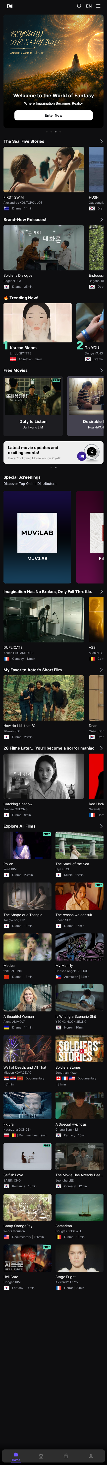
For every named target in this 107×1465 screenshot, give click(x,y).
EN (89, 6)
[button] (47, 131)
